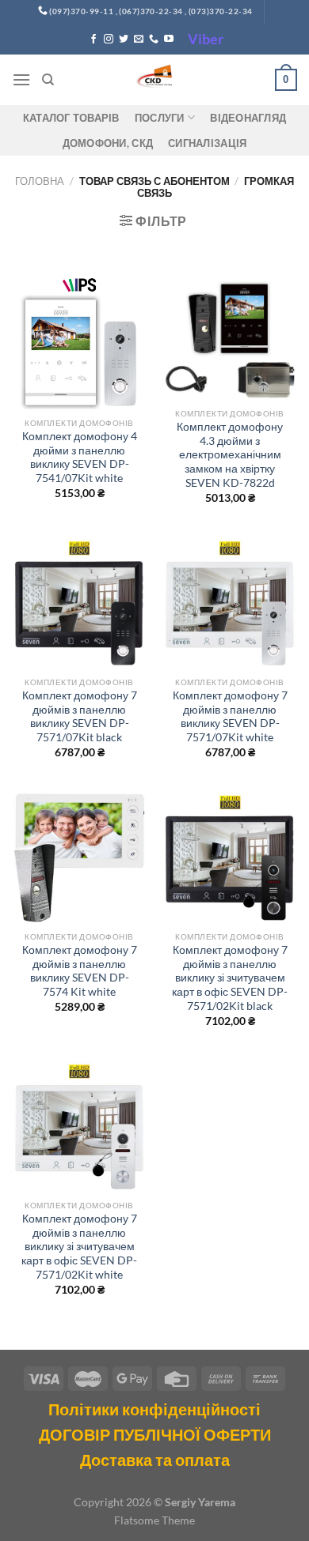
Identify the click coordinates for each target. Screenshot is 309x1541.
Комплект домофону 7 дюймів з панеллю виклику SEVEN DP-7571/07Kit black (79, 716)
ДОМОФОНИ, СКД (108, 143)
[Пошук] (48, 80)
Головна (39, 181)
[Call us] (153, 39)
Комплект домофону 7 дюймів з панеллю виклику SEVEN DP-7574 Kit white (79, 971)
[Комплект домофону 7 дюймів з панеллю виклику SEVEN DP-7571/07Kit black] (79, 601)
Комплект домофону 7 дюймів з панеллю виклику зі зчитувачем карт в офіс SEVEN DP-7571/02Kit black (230, 978)
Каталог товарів (71, 117)
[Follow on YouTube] (169, 39)
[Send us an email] (138, 39)
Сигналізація (207, 143)
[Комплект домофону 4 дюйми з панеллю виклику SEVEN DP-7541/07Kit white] (79, 342)
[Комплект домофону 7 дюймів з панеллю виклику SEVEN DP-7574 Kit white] (79, 856)
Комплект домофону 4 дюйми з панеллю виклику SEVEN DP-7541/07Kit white (79, 457)
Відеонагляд (248, 117)
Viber (205, 38)
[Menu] (21, 79)
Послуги (160, 117)
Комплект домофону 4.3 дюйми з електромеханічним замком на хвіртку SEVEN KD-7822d (230, 454)
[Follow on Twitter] (123, 39)
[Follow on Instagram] (108, 39)
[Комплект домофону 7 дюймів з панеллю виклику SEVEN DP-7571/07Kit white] (229, 601)
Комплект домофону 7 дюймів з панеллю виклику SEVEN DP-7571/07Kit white (230, 716)
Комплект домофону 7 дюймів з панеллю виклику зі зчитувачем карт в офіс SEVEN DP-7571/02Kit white (79, 1246)
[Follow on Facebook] (93, 39)
